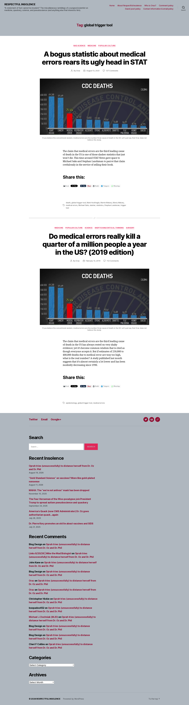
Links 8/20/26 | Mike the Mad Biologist (50, 553)
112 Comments (113, 261)
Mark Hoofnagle (93, 203)
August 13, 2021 (93, 71)
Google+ (56, 419)
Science (89, 228)
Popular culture (107, 46)
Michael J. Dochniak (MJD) (43, 617)
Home (112, 5)
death (68, 203)
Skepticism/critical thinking (109, 228)
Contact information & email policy (158, 9)
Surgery (130, 228)
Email (44, 419)
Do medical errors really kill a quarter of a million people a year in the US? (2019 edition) (94, 244)
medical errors (71, 205)
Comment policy (166, 5)
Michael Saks (83, 205)
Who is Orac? (150, 5)
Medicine (92, 46)
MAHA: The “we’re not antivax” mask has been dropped (59, 490)
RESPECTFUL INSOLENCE (19, 4)
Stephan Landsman (112, 205)
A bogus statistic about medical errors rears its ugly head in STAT (94, 58)
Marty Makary (118, 203)
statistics (99, 205)
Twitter (33, 419)
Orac (78, 71)
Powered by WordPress (73, 699)
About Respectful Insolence (129, 5)
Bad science (79, 46)
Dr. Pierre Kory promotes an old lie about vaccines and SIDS (61, 523)
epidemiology (71, 403)
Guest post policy (133, 9)
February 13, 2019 (93, 261)
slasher (92, 205)
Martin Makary (106, 203)
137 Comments (112, 71)
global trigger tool (78, 203)
